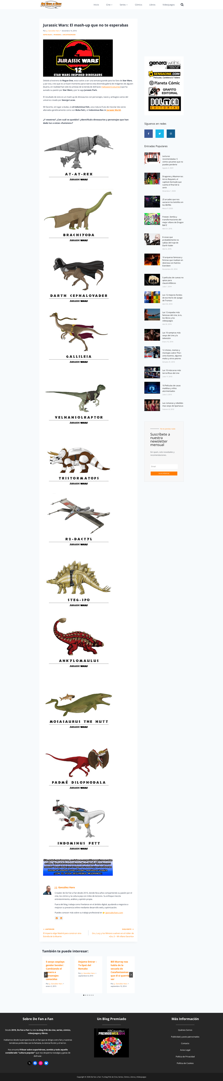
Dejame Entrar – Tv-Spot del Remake (87, 965)
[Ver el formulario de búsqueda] (181, 4)
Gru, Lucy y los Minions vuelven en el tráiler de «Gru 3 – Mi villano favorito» (113, 933)
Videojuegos (169, 4)
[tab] (83, 995)
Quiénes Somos (185, 1030)
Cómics (138, 4)
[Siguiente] (131, 975)
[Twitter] (160, 133)
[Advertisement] (164, 37)
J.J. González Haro (53, 31)
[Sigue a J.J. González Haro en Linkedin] (61, 918)
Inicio (96, 4)
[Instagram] (171, 133)
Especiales (47, 35)
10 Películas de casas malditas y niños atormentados (171, 388)
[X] (29, 1063)
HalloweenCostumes (110, 86)
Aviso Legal (185, 1050)
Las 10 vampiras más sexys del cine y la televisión (171, 335)
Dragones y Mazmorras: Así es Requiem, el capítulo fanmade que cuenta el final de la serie (172, 182)
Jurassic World (114, 110)
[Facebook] (35, 1063)
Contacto (185, 1043)
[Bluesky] (46, 1063)
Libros (152, 4)
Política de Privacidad (185, 1056)
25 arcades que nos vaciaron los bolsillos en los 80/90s (172, 202)
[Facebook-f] (148, 133)
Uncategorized (69, 35)
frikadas (57, 35)
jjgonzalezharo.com (114, 912)
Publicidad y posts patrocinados (185, 1036)
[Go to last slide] (46, 975)
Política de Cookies (185, 1063)
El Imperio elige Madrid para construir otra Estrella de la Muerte (62, 933)
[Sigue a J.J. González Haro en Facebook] (57, 918)
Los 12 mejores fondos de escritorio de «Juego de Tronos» (172, 298)
